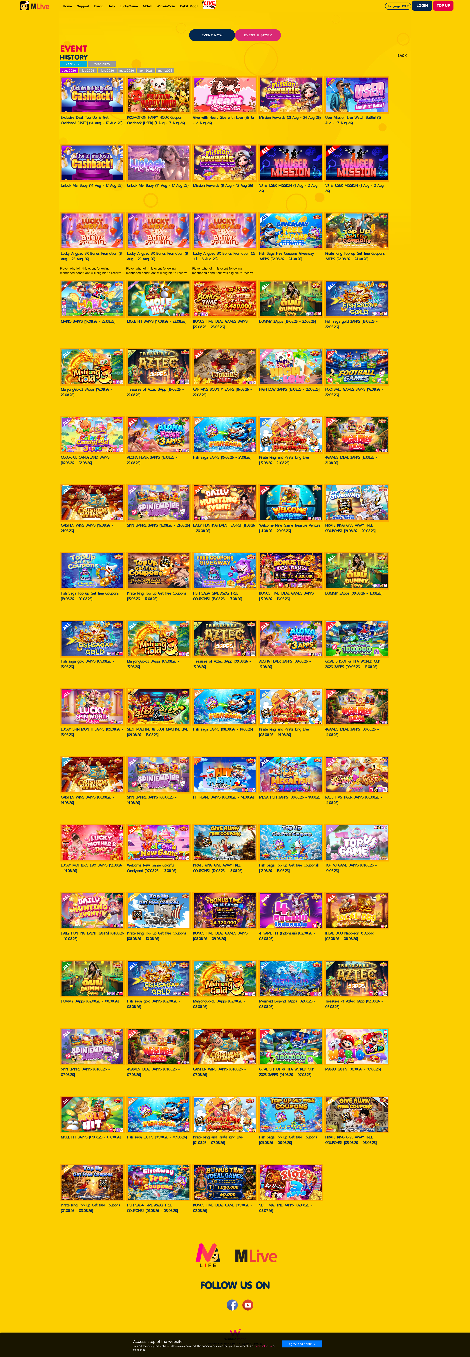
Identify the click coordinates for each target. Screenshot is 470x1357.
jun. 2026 (107, 70)
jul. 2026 (88, 70)
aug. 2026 (69, 70)
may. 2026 (126, 70)
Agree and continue (302, 1344)
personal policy (263, 1346)
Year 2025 (102, 64)
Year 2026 (74, 64)
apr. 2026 (146, 70)
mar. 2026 (165, 70)
